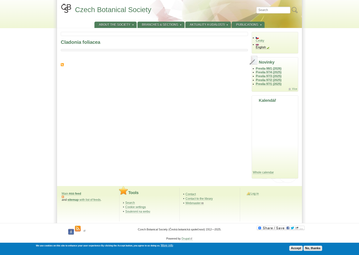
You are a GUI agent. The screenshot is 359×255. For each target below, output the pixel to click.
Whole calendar (263, 172)
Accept (296, 248)
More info (167, 245)
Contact (190, 194)
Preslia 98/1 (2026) (268, 68)
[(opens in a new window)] (281, 228)
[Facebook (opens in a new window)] (71, 232)
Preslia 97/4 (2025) (268, 72)
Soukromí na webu (137, 211)
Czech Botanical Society (113, 10)
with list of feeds (84, 199)
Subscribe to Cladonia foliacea (62, 64)
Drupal (186, 238)
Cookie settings (135, 207)
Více (294, 88)
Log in (255, 193)
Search (130, 202)
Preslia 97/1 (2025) (268, 84)
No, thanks (312, 248)
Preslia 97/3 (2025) (268, 76)
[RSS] (78, 229)
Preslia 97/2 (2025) (268, 80)
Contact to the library (199, 198)
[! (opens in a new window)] (85, 232)
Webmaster (193, 203)
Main (71, 193)
